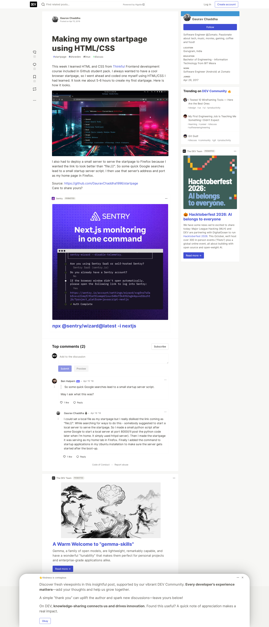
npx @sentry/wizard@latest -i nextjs (94, 326)
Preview (81, 368)
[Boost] (35, 89)
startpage (59, 56)
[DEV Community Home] (33, 4)
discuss (98, 56)
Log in (207, 4)
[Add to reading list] (35, 78)
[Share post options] (34, 100)
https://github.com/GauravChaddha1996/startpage (101, 183)
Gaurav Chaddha (70, 18)
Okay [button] (45, 620)
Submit (65, 368)
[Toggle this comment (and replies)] (55, 386)
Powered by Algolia (132, 4)
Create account (226, 4)
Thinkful (119, 66)
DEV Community (214, 91)
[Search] (43, 4)
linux (86, 56)
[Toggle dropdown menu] (166, 198)
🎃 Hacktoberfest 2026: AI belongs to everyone (207, 216)
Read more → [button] (63, 568)
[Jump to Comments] (35, 66)
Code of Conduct (101, 464)
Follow (210, 27)
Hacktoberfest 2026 (195, 236)
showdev (75, 56)
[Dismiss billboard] (242, 577)
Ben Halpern (68, 381)
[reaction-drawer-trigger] (35, 54)
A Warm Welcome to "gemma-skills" (93, 544)
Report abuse (121, 464)
